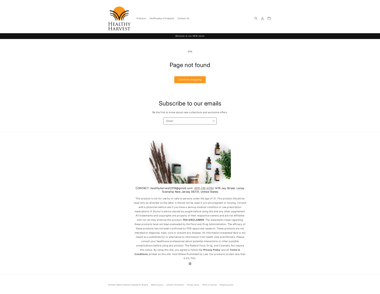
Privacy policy (193, 285)
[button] (256, 18)
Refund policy (157, 285)
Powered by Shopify (139, 285)
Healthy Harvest (123, 285)
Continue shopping (190, 79)
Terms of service (209, 285)
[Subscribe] (213, 120)
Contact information (175, 285)
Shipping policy (226, 285)
